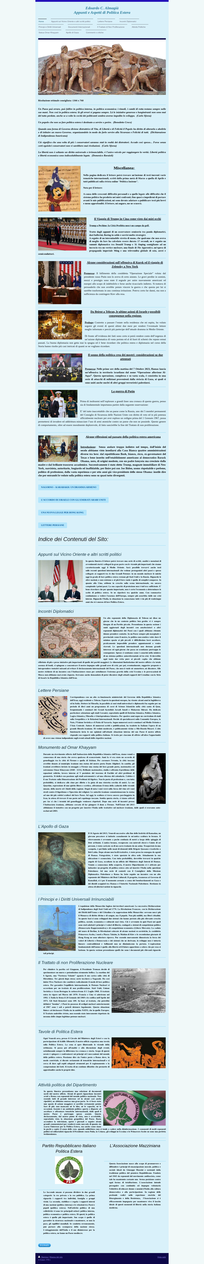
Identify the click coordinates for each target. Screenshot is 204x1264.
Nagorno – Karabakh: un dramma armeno (68, 487)
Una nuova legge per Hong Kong (62, 512)
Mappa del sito (56, 1257)
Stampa (45, 1257)
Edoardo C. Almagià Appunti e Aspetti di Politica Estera (102, 10)
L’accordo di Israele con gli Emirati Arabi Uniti (73, 500)
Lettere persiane (52, 525)
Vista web (161, 1257)
